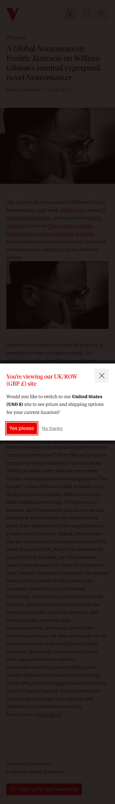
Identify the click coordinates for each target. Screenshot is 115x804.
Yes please (21, 428)
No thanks (52, 428)
